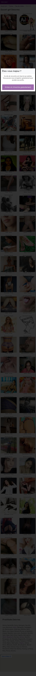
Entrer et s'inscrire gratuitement (18, 87)
